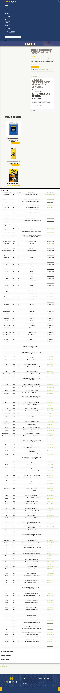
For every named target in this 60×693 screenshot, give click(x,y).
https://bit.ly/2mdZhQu (50, 444)
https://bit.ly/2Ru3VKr (50, 364)
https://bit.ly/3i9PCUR (50, 218)
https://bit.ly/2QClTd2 (50, 212)
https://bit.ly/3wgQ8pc (50, 617)
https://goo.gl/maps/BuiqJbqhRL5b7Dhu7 (50, 196)
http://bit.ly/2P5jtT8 (50, 464)
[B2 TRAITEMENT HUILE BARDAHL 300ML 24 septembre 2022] (59, 689)
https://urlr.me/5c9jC (50, 575)
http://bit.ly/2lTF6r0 (50, 632)
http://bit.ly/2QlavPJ (50, 371)
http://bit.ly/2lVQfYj (50, 629)
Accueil (23, 676)
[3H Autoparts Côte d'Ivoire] (11, 2)
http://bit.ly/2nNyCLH (50, 477)
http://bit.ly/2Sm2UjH (50, 614)
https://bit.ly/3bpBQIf (50, 540)
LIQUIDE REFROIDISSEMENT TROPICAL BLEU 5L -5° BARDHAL (13, 140)
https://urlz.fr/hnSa (50, 215)
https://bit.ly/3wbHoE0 (50, 221)
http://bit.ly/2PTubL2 (50, 593)
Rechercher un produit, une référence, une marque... (13, 34)
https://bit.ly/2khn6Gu (50, 228)
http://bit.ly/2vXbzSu (50, 413)
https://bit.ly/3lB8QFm (50, 232)
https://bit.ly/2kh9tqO (50, 390)
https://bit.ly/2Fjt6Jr (50, 498)
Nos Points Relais (41, 680)
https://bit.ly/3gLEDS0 (50, 542)
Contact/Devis (24, 683)
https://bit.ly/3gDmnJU (50, 421)
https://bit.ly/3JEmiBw (50, 430)
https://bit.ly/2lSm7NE (50, 224)
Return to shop (8, 664)
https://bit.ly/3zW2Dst (50, 490)
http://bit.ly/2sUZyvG (50, 555)
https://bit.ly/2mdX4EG (50, 427)
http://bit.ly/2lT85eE (50, 646)
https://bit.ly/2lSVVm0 (50, 387)
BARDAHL (50, 69)
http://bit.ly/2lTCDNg (50, 433)
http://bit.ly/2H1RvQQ (50, 561)
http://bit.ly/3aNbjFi (50, 508)
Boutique (23, 680)
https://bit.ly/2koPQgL (50, 410)
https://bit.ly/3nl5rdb (50, 402)
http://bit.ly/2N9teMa (50, 501)
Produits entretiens (42, 69)
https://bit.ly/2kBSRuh (50, 393)
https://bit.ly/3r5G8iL (50, 202)
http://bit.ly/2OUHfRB (50, 447)
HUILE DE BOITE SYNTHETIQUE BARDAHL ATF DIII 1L (13, 162)
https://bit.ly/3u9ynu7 (50, 529)
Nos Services (24, 678)
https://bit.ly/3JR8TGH (50, 356)
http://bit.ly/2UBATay (50, 643)
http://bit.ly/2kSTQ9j (50, 405)
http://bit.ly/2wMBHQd (50, 517)
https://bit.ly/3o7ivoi (50, 558)
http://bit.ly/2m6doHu (50, 408)
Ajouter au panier (35, 67)
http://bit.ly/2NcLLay (50, 510)
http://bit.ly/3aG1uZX (50, 600)
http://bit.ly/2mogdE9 (50, 470)
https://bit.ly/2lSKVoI (50, 366)
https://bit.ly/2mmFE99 (50, 205)
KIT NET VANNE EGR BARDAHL (13, 183)
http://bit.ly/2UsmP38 (50, 602)
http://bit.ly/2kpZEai (50, 207)
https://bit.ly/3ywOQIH (50, 626)
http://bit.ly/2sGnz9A (50, 553)
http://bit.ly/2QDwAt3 (50, 607)
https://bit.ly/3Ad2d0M (50, 199)
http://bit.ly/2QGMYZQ (50, 568)
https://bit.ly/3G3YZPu (50, 582)
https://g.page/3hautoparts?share (50, 194)
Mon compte (41, 676)
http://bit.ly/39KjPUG (50, 620)
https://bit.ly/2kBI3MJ (50, 373)
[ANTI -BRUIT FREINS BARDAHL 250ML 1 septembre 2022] (1, 689)
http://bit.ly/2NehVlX (50, 566)
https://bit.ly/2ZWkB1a (50, 483)
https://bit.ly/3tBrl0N (50, 611)
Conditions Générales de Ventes (44, 678)
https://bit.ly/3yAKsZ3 (50, 526)
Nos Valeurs (24, 681)
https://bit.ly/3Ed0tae (50, 636)
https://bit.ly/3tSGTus (50, 467)
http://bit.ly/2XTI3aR (50, 454)
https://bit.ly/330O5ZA (50, 515)
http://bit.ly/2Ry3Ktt (50, 503)
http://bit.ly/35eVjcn (50, 580)
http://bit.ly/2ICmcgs (50, 609)
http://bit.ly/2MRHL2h (50, 573)
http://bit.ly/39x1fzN (50, 623)
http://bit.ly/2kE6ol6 (50, 450)
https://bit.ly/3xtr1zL (50, 424)
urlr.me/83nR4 (50, 416)
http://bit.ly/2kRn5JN (50, 475)
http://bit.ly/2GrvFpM (50, 495)
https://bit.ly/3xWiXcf (50, 639)
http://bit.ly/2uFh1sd (50, 641)
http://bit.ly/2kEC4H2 (50, 435)
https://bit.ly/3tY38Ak (50, 235)
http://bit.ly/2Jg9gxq (50, 480)
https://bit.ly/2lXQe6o (50, 384)
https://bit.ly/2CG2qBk (50, 461)
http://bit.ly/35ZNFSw (50, 634)
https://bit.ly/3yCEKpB (50, 595)
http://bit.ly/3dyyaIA (50, 488)
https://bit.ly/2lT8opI (50, 359)
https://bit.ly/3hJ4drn (50, 209)
